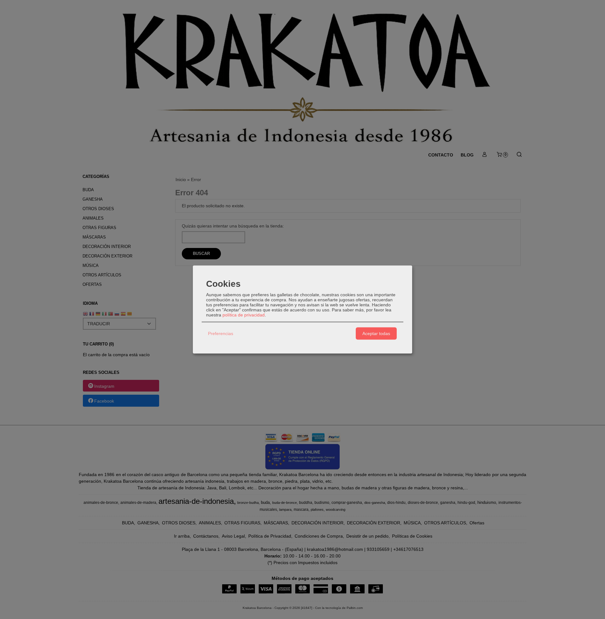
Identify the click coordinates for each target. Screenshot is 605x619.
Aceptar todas (376, 333)
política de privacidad (243, 314)
